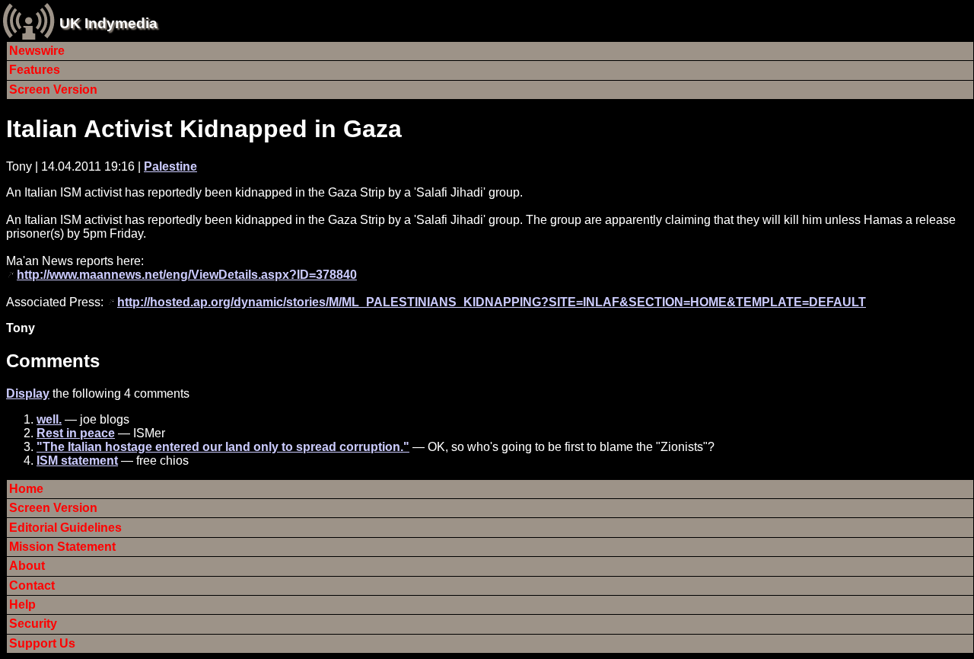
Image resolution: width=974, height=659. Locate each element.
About (27, 565)
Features (34, 69)
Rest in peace (76, 433)
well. (49, 419)
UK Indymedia (108, 23)
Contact (32, 585)
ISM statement (77, 460)
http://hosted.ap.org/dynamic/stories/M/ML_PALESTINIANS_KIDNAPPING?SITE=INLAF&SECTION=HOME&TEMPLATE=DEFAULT (491, 302)
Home (26, 488)
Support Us (42, 643)
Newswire (37, 50)
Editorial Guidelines (65, 527)
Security (33, 623)
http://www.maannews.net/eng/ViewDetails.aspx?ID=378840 (187, 274)
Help (22, 604)
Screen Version (53, 89)
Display (27, 393)
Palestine (170, 166)
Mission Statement (62, 546)
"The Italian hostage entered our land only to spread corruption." (223, 446)
